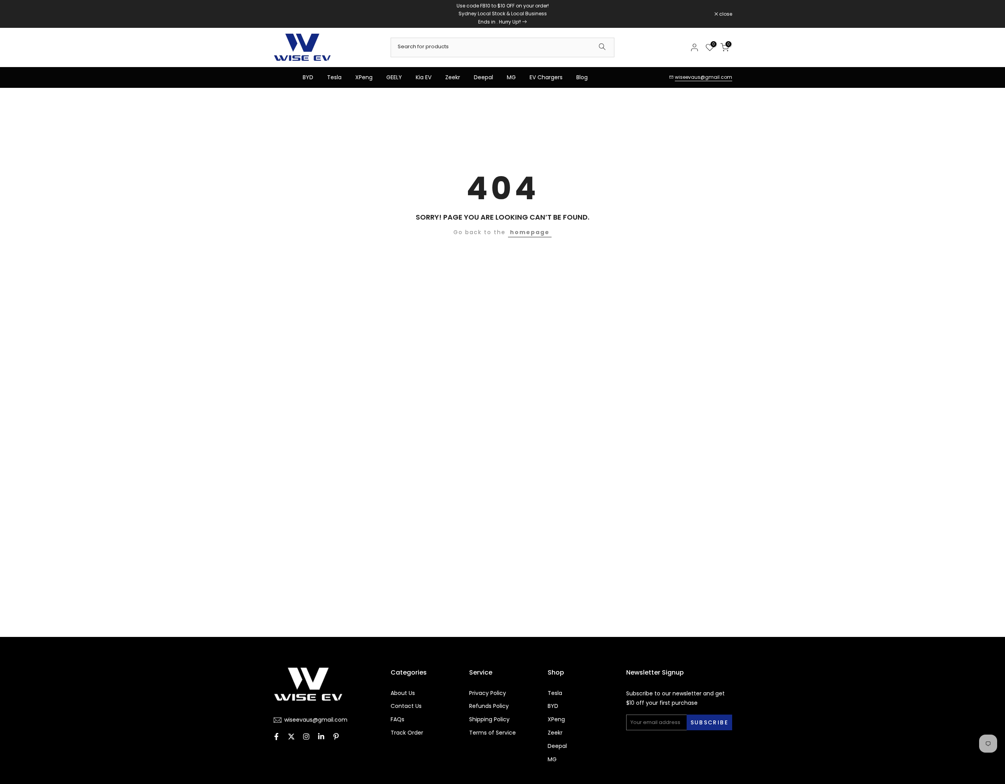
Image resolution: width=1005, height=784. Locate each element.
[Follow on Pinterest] (336, 737)
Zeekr (452, 77)
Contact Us (406, 706)
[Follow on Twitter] (291, 737)
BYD (308, 77)
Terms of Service (492, 733)
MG (511, 77)
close (283, 14)
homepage (530, 232)
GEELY (394, 77)
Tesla (334, 77)
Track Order (407, 733)
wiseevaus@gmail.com (703, 77)
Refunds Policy (489, 706)
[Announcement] (502, 14)
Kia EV (423, 77)
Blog (582, 77)
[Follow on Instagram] (306, 737)
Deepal (483, 77)
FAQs (397, 719)
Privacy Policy (487, 693)
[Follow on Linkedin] (321, 737)
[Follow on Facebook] (276, 737)
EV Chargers (546, 77)
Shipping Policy (489, 719)
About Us (403, 693)
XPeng (364, 77)
